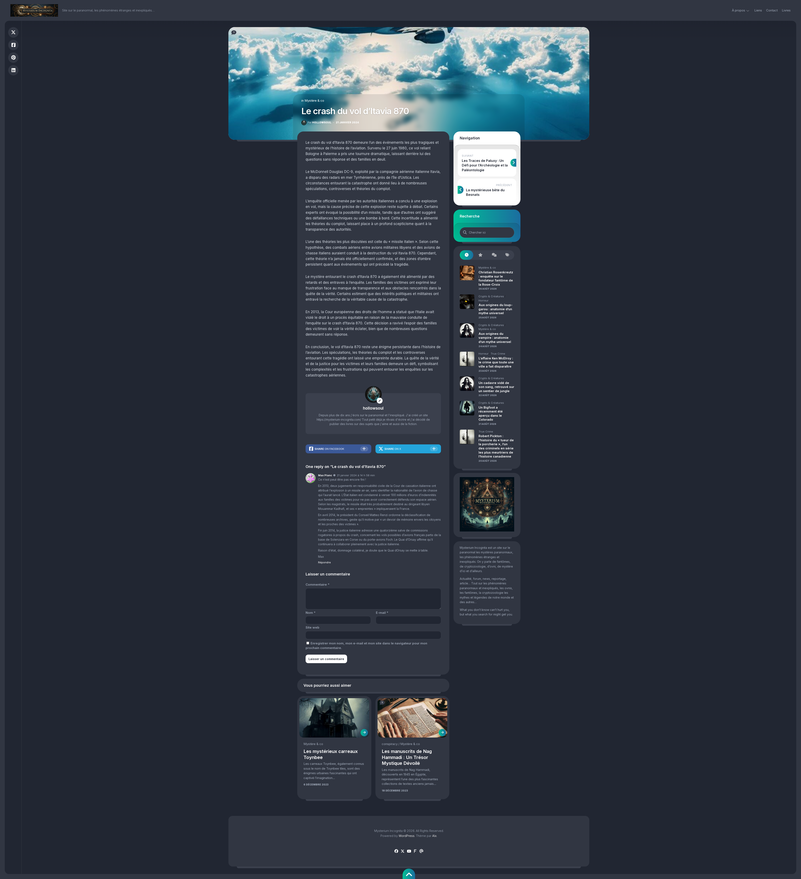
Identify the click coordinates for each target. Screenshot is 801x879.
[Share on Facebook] (13, 45)
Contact (772, 10)
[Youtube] (409, 851)
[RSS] (415, 851)
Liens (758, 10)
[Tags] (507, 255)
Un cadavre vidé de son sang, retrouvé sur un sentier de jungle (496, 387)
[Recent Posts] (466, 255)
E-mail (382, 613)
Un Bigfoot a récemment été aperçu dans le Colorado (491, 413)
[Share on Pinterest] (13, 57)
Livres (786, 10)
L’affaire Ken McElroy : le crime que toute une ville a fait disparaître (496, 362)
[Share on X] (13, 32)
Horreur (484, 300)
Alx (434, 836)
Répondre (324, 562)
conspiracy (390, 744)
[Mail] (421, 851)
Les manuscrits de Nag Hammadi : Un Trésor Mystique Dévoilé (407, 757)
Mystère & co (314, 101)
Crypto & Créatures (491, 296)
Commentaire (317, 584)
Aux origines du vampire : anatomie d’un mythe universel (495, 338)
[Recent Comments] (494, 255)
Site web (312, 627)
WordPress (406, 836)
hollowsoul (319, 122)
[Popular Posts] (480, 255)
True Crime (498, 353)
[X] (402, 851)
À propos (738, 10)
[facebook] (396, 851)
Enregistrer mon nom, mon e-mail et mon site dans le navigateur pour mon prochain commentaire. (366, 645)
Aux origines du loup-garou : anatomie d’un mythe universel (496, 309)
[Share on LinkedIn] (13, 70)
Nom (310, 613)
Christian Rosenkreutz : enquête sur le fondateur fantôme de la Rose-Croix (496, 278)
